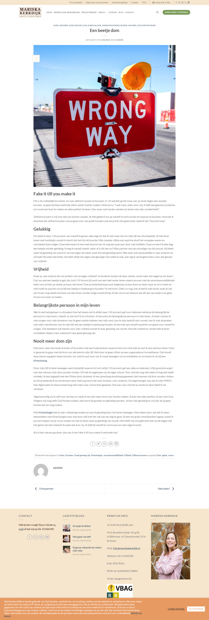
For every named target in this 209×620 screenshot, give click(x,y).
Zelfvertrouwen (146, 25)
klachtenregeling (119, 2)
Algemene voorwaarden (97, 2)
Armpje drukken (82, 525)
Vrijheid (132, 25)
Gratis (101, 12)
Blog (121, 12)
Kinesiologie (94, 25)
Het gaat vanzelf (82, 536)
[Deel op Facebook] (93, 443)
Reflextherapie (89, 12)
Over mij (113, 12)
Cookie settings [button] (176, 608)
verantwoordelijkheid (114, 25)
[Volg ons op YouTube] (47, 537)
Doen (56, 25)
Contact (129, 12)
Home (49, 12)
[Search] (157, 12)
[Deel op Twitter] (98, 443)
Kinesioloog (40, 360)
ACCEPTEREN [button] (196, 609)
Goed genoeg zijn (78, 25)
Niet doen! (164, 488)
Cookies (134, 2)
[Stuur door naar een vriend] (104, 443)
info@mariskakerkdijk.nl (126, 548)
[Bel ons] (185, 2)
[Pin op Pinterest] (110, 443)
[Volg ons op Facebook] (176, 2)
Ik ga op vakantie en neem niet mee (87, 549)
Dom (159, 455)
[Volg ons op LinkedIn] (189, 2)
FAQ (144, 2)
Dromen (64, 25)
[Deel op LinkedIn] (116, 443)
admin (120, 40)
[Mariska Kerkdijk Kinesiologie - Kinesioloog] (30, 12)
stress (171, 455)
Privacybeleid (76, 2)
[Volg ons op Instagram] (179, 2)
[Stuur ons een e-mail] (182, 2)
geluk (164, 455)
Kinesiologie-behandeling (67, 12)
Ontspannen (46, 488)
